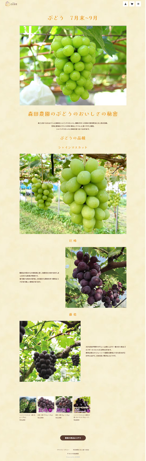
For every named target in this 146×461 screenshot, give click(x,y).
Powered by (70, 457)
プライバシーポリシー (63, 450)
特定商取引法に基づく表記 (81, 450)
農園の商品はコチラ (73, 438)
